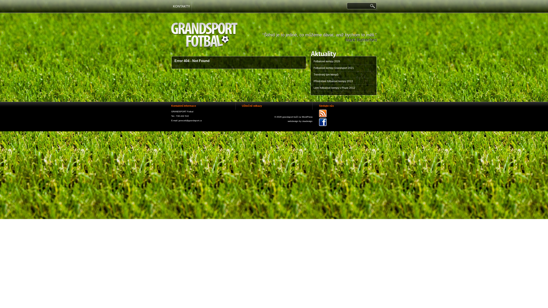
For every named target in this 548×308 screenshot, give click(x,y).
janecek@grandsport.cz (190, 120)
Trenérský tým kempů (326, 74)
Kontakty (181, 6)
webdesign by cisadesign (300, 121)
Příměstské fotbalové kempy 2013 (333, 81)
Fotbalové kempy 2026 (327, 61)
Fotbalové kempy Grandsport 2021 (334, 68)
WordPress (307, 117)
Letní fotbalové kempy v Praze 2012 (334, 87)
